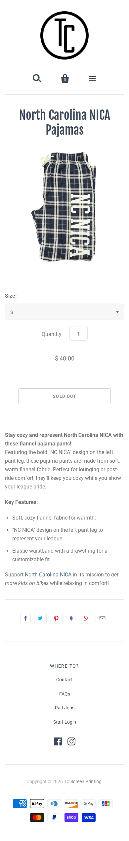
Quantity (52, 334)
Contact (64, 679)
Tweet (40, 618)
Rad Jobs (64, 707)
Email (102, 618)
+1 (86, 618)
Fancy (71, 618)
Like (25, 618)
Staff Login (64, 722)
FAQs (64, 693)
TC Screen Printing (83, 781)
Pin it (56, 618)
